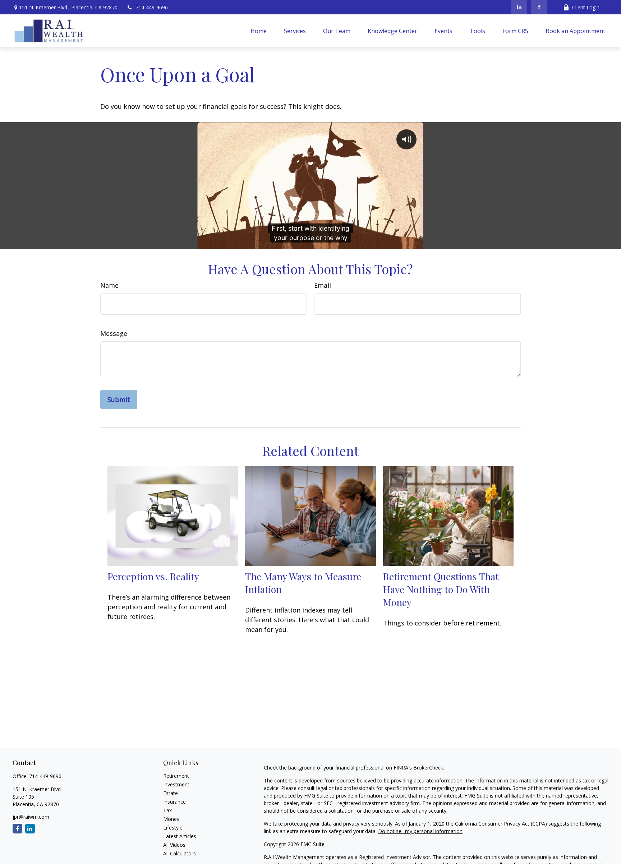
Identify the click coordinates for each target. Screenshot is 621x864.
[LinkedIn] (519, 7)
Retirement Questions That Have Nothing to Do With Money (441, 589)
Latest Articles (179, 836)
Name (109, 285)
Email (322, 285)
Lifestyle (173, 827)
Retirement (176, 775)
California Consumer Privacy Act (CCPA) (501, 823)
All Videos (174, 844)
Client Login (585, 7)
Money (171, 819)
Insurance (174, 801)
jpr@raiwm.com (31, 816)
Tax (167, 810)
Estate (170, 793)
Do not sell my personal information (420, 831)
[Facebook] (539, 7)
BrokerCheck (428, 767)
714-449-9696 (151, 7)
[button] (258, 30)
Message (113, 333)
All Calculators (179, 853)
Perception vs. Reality (153, 576)
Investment (176, 784)
